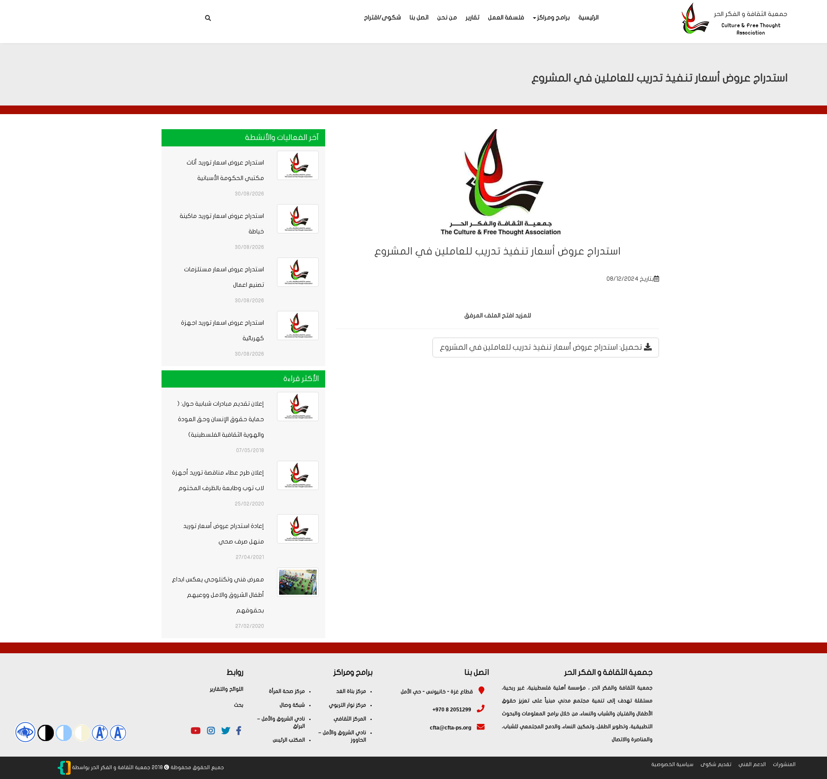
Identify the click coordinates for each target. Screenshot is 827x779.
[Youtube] (196, 732)
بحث (238, 705)
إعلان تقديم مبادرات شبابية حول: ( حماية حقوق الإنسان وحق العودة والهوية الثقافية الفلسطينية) (220, 419)
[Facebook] (238, 732)
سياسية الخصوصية (672, 764)
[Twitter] (225, 732)
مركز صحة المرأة (287, 691)
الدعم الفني (752, 764)
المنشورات (784, 764)
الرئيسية (588, 17)
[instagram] (211, 732)
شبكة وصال (292, 705)
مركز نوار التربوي (347, 705)
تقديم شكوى (715, 764)
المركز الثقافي (349, 718)
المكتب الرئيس (289, 739)
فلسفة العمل (506, 17)
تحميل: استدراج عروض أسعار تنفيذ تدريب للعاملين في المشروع (542, 347)
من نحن (447, 17)
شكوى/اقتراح (382, 17)
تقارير (472, 17)
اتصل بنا (419, 17)
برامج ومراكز (553, 17)
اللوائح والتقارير (226, 689)
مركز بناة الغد (351, 691)
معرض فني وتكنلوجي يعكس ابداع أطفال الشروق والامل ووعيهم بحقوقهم (218, 595)
